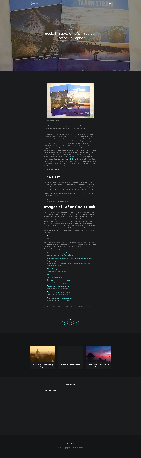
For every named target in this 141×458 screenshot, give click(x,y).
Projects (89, 306)
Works (56, 309)
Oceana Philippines (69, 306)
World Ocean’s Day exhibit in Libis (67, 159)
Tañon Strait (48, 309)
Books (70, 29)
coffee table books (57, 306)
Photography (80, 306)
